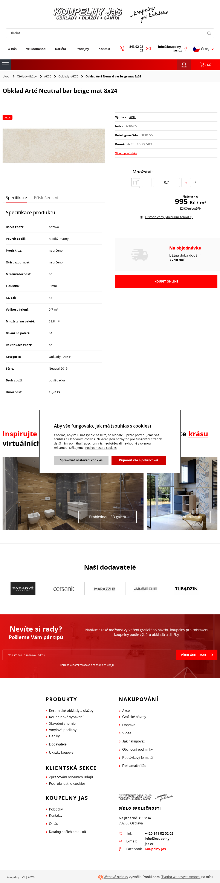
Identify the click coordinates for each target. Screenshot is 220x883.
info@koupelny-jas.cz (170, 48)
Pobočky (56, 809)
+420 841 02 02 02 (159, 833)
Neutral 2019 (58, 368)
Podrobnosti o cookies (67, 783)
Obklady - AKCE (68, 76)
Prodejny (82, 49)
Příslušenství (46, 197)
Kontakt (104, 49)
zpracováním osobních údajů (96, 665)
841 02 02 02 (136, 48)
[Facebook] (186, 48)
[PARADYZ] (23, 589)
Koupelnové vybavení (66, 717)
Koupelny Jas (155, 849)
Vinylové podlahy (62, 729)
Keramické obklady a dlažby (71, 710)
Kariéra (60, 49)
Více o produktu (126, 153)
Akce (126, 710)
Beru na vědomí (87, 665)
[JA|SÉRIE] (145, 589)
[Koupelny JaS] (110, 14)
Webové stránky (116, 877)
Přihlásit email (194, 655)
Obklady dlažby (27, 76)
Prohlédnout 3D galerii (107, 516)
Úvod (6, 76)
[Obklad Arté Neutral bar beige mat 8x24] (54, 146)
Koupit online (166, 281)
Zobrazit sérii (189, 516)
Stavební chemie (62, 723)
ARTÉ (132, 117)
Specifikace (16, 197)
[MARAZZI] (105, 589)
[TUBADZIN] (186, 589)
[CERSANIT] (64, 589)
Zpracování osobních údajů (71, 777)
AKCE (47, 76)
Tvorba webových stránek (180, 877)
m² (194, 182)
